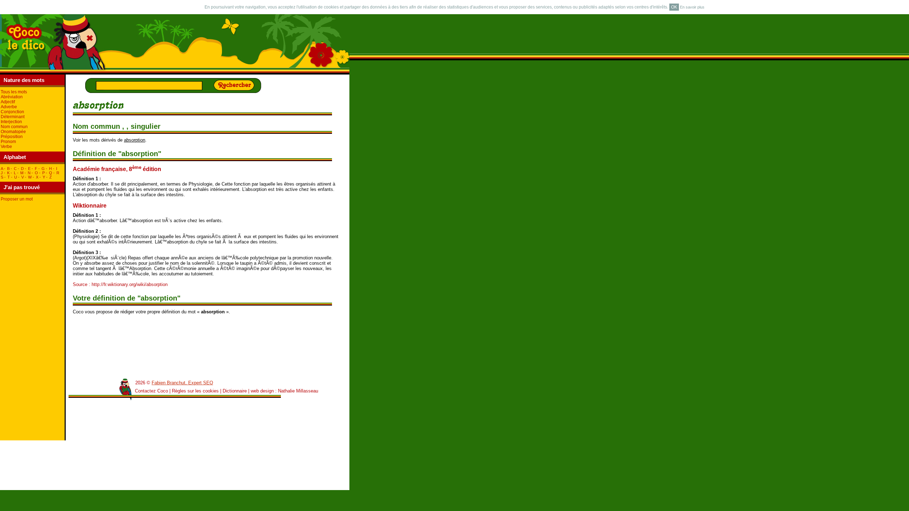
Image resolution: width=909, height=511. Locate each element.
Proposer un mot (17, 199)
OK (674, 7)
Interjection (11, 121)
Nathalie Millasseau (298, 391)
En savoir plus (692, 7)
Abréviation (12, 96)
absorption (134, 140)
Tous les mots (14, 91)
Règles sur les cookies (195, 391)
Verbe (6, 146)
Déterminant (13, 116)
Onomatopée (13, 131)
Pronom (8, 141)
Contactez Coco (151, 391)
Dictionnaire (235, 391)
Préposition (12, 136)
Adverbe (9, 106)
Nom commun (14, 126)
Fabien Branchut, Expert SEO (182, 382)
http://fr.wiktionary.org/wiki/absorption (130, 284)
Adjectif (8, 101)
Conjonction (12, 111)
